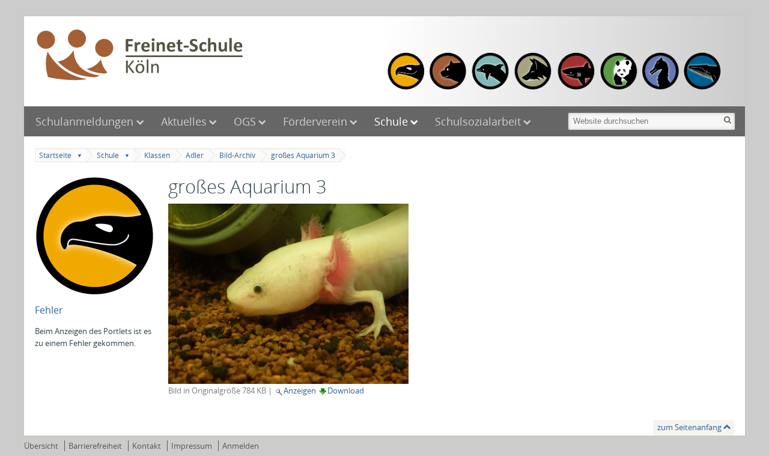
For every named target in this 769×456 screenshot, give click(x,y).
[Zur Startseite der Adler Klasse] (95, 290)
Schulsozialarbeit (478, 121)
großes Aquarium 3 (303, 155)
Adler (195, 155)
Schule (391, 121)
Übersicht (41, 445)
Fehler (49, 310)
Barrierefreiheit (95, 445)
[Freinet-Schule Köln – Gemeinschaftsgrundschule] (207, 56)
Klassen (157, 155)
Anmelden (240, 445)
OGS (245, 121)
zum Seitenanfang (689, 427)
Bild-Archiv (237, 155)
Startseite (55, 155)
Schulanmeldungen (85, 121)
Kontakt (146, 445)
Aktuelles (184, 121)
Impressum (191, 445)
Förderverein (315, 121)
